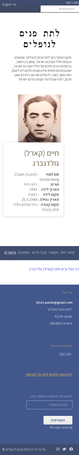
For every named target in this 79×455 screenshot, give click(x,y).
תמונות (53, 252)
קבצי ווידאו (39, 252)
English (7, 4)
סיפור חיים (67, 252)
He (14, 4)
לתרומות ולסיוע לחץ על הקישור (48, 374)
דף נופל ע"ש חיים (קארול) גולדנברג (54, 268)
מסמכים (24, 252)
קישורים (10, 254)
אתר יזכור (65, 353)
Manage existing (61, 427)
